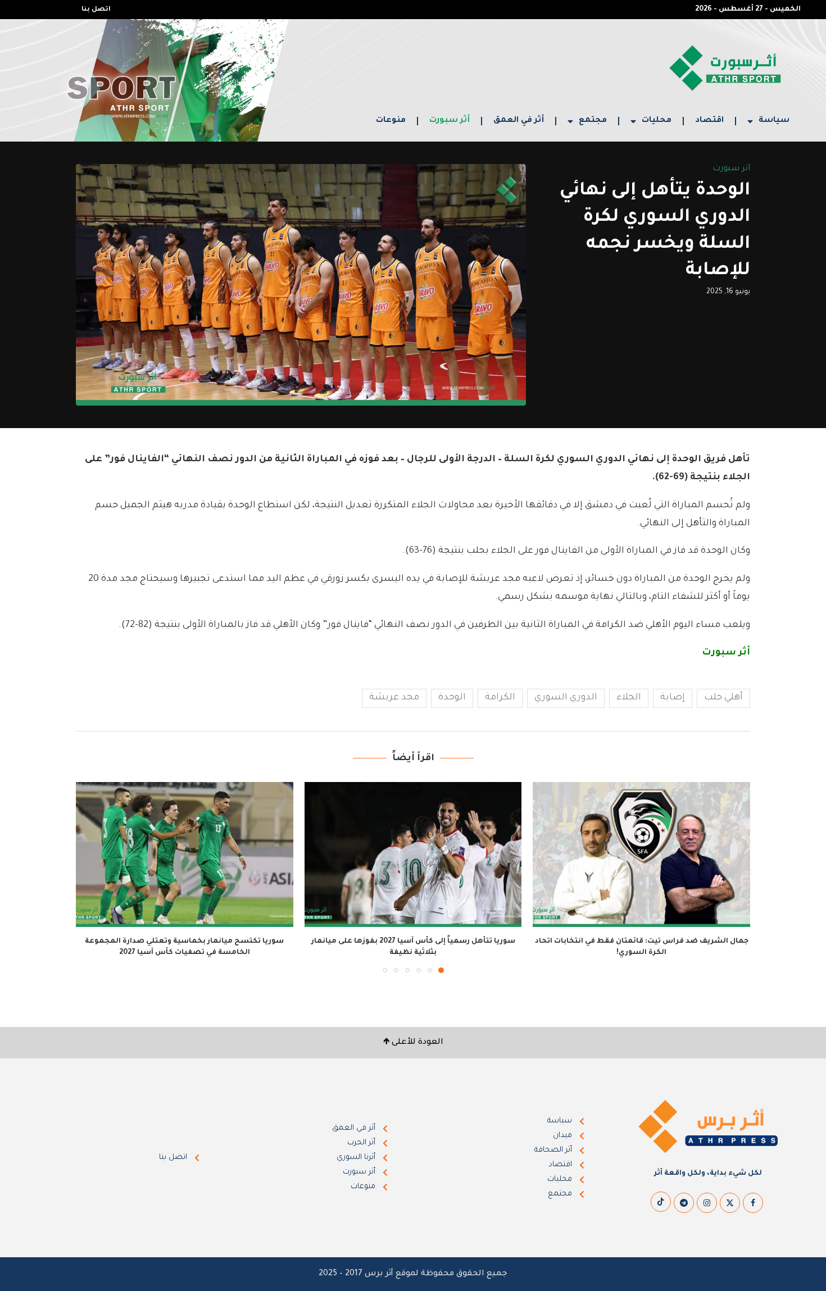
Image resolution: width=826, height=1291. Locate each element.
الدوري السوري (565, 698)
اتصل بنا (96, 9)
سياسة (774, 120)
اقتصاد (709, 120)
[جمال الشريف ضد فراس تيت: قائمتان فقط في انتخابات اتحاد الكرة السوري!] (641, 854)
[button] (91, 877)
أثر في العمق (518, 120)
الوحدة (452, 698)
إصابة (672, 698)
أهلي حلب (723, 698)
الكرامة (500, 698)
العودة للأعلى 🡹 (413, 1042)
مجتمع (593, 120)
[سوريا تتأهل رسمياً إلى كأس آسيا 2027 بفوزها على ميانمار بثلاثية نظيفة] (413, 854)
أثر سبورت (449, 120)
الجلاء (628, 698)
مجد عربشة (394, 698)
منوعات (391, 120)
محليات (656, 120)
